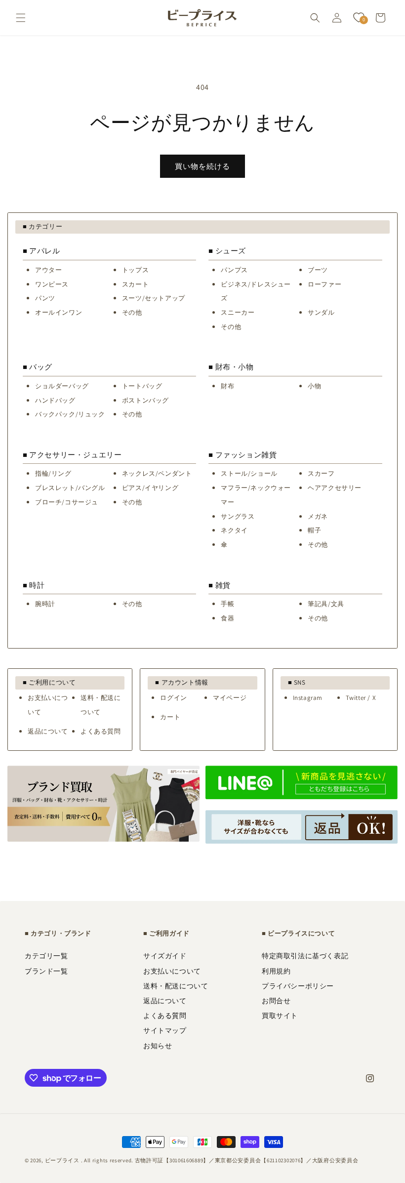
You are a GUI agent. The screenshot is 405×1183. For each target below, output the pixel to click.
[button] (21, 18)
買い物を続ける (202, 166)
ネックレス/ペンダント (157, 473)
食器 (227, 618)
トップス (135, 270)
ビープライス (62, 1160)
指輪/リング (53, 473)
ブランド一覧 (46, 971)
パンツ (45, 298)
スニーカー (237, 312)
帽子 (314, 530)
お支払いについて (172, 971)
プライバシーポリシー (298, 985)
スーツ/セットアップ (153, 298)
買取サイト (280, 1015)
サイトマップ (165, 1030)
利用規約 (276, 971)
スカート (135, 284)
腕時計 (45, 604)
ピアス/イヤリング (150, 488)
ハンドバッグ (55, 400)
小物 (314, 386)
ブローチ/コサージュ (66, 502)
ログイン (173, 697)
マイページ (229, 697)
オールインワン (58, 312)
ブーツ (318, 270)
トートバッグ (142, 386)
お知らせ (157, 1045)
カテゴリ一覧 (46, 955)
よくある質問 (101, 731)
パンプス (234, 270)
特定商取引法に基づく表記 (305, 955)
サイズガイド (165, 955)
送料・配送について (175, 985)
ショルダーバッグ (62, 386)
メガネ (318, 516)
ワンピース (52, 284)
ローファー (324, 284)
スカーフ (321, 473)
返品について (48, 731)
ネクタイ (234, 530)
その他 (132, 312)
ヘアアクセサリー (335, 488)
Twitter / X (361, 697)
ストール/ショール (249, 473)
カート (170, 717)
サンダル (321, 312)
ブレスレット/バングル (70, 488)
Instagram (308, 697)
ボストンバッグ (145, 400)
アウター (48, 270)
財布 (227, 386)
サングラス (237, 516)
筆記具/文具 (326, 604)
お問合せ (276, 1000)
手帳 (227, 604)
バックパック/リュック (70, 414)
